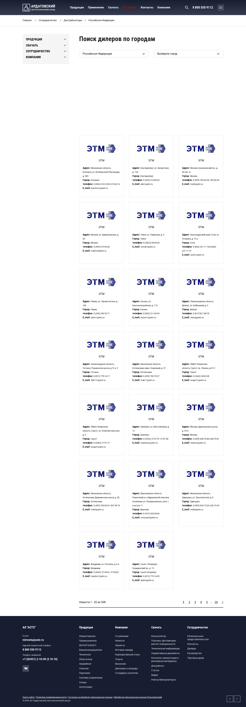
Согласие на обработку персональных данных (90, 697)
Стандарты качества (126, 673)
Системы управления (90, 677)
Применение (96, 7)
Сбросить (85, 62)
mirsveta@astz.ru (33, 639)
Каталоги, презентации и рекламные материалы (165, 660)
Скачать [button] (113, 7)
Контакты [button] (147, 7)
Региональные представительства (198, 638)
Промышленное (88, 640)
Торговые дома (195, 658)
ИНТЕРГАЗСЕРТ (87, 645)
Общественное (87, 636)
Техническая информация (165, 648)
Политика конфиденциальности (51, 697)
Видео (154, 675)
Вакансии (120, 663)
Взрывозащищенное (90, 650)
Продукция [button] (77, 7)
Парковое (84, 673)
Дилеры (191, 648)
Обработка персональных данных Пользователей (138, 697)
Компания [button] (163, 7)
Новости (120, 640)
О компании (121, 636)
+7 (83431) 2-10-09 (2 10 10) (40, 659)
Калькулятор (158, 636)
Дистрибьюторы (73, 20)
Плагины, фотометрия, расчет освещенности (163, 642)
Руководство (194, 653)
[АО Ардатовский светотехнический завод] (39, 7)
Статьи (155, 670)
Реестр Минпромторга (163, 679)
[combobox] (114, 53)
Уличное (84, 668)
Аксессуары (85, 687)
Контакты (192, 644)
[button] (220, 7)
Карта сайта (28, 697)
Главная (27, 20)
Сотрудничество (48, 20)
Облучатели (85, 659)
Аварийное (85, 663)
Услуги (119, 659)
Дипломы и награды (126, 668)
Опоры (83, 682)
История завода (124, 650)
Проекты (120, 645)
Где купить (130, 7)
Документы (157, 665)
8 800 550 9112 (203, 7)
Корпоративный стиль (127, 654)
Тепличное (85, 654)
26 (216, 602)
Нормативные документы (165, 653)
